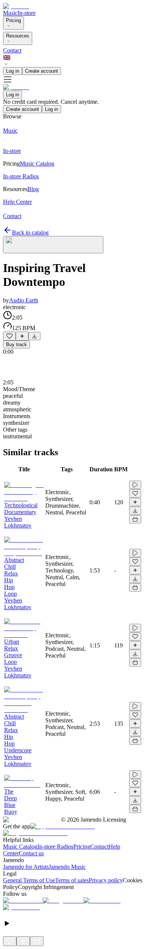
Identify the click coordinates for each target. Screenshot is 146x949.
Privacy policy (106, 880)
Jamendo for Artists (26, 867)
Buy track (16, 344)
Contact (12, 50)
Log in (12, 71)
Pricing (13, 20)
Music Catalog (20, 846)
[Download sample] (34, 336)
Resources (17, 36)
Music (10, 13)
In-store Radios (55, 846)
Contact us (31, 853)
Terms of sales (72, 880)
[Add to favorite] (9, 336)
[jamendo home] (16, 6)
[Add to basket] (135, 519)
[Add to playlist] (22, 336)
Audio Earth (23, 300)
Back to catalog (30, 232)
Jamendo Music (67, 867)
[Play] (53, 244)
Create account (41, 71)
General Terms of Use (29, 880)
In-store (27, 13)
